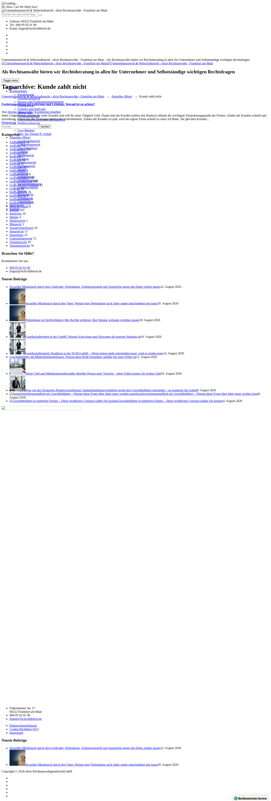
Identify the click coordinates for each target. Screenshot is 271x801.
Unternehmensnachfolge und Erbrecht (41, 119)
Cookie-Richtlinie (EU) (24, 729)
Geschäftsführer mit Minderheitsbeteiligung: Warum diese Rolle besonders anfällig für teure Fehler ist (73, 357)
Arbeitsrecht (17, 153)
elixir (11, 112)
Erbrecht (15, 163)
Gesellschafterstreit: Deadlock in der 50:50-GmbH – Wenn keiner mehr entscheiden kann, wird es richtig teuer (94, 353)
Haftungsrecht (18, 192)
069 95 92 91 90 (20, 267)
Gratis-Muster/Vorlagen (24, 185)
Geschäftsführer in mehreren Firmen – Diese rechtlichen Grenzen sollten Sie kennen (170, 401)
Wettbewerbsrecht (28, 123)
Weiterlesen (9, 122)
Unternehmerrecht (28, 144)
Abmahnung (17, 142)
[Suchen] (40, 15)
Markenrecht (17, 220)
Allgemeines (17, 149)
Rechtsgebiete (18, 91)
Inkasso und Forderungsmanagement (40, 101)
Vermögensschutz (28, 116)
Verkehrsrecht (18, 242)
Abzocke (15, 145)
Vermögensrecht (20, 245)
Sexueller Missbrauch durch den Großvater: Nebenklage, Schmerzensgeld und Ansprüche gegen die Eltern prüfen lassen (85, 286)
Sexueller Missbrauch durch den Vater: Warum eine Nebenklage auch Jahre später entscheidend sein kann (91, 303)
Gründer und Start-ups (31, 109)
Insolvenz (16, 213)
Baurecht (15, 156)
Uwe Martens (26, 130)
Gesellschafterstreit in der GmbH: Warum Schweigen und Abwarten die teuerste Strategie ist (83, 336)
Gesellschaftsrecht (21, 181)
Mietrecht (15, 224)
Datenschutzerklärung (23, 725)
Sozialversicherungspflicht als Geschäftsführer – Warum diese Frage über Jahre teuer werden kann (197, 393)
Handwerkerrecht (20, 203)
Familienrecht (18, 167)
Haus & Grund (19, 206)
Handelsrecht (25, 155)
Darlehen (15, 160)
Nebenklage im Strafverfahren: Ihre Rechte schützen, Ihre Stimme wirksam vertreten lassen (82, 320)
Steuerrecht (17, 231)
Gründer (15, 188)
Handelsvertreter (27, 187)
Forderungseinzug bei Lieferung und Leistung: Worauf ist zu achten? (48, 104)
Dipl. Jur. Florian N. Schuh (34, 134)
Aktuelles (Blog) (20, 137)
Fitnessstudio (18, 170)
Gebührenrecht (26, 162)
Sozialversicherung (21, 228)
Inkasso (14, 210)
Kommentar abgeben (48, 112)
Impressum (16, 732)
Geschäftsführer (19, 178)
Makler (14, 217)
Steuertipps (16, 235)
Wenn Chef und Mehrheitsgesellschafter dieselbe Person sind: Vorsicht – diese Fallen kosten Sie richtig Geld (93, 373)
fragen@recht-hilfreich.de (26, 719)
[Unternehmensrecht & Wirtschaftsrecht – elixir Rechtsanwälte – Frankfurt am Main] (107, 63)
